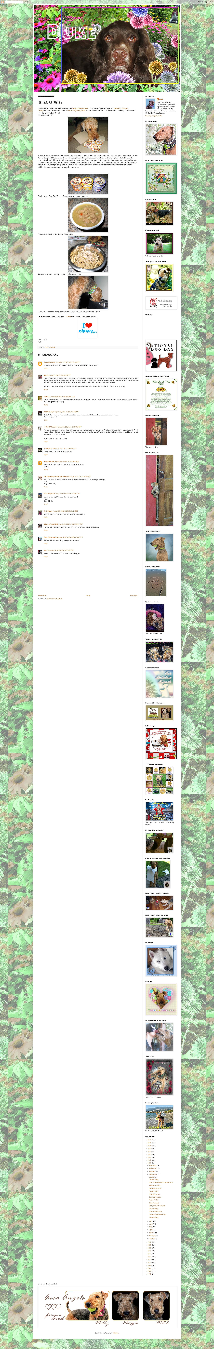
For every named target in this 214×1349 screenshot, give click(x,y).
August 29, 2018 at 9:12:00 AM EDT (71, 524)
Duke (161, 99)
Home (88, 595)
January (152, 1238)
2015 (149, 1248)
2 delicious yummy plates (76, 111)
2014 (149, 1251)
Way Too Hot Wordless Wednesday (161, 1182)
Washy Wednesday (155, 1211)
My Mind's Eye (49, 412)
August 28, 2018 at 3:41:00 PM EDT (67, 461)
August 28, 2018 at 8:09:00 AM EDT (59, 375)
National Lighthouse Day (157, 1214)
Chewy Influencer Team (79, 108)
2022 (149, 1151)
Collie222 (47, 397)
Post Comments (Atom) (54, 599)
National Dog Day (155, 1188)
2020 (149, 1157)
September (153, 1174)
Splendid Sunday (155, 1197)
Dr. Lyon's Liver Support (157, 1206)
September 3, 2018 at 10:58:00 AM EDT (60, 550)
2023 (149, 1148)
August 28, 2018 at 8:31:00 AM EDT (63, 397)
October (152, 1171)
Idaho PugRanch (49, 494)
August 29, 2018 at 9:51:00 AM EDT (71, 537)
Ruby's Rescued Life (51, 537)
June (151, 1224)
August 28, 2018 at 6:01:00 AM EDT (68, 362)
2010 (149, 1262)
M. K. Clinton (48, 511)
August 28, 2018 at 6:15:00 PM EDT (68, 494)
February (152, 1235)
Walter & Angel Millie (51, 524)
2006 (149, 1274)
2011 (149, 1259)
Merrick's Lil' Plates (121, 108)
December (153, 1165)
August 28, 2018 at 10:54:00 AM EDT (66, 412)
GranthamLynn (49, 461)
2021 (149, 1154)
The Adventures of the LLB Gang (55, 477)
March (151, 1233)
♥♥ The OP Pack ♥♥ (50, 427)
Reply (46, 368)
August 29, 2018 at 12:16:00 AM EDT (65, 511)
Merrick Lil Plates (155, 1185)
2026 (149, 1140)
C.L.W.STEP (48, 448)
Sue (45, 550)
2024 (149, 1145)
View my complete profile (153, 116)
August (151, 1177)
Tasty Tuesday (154, 1203)
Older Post (133, 595)
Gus (45, 375)
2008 (149, 1268)
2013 (149, 1254)
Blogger (116, 1333)
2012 (149, 1257)
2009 (149, 1265)
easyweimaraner (49, 362)
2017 (149, 1242)
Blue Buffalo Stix (154, 1194)
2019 (149, 1160)
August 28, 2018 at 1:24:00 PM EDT (69, 427)
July (150, 1221)
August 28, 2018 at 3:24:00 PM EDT (64, 448)
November (153, 1168)
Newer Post (42, 595)
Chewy (40, 111)
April (151, 1230)
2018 (149, 1163)
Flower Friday (153, 1180)
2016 (149, 1245)
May (151, 1227)
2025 (149, 1143)
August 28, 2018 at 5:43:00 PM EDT (79, 477)
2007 (149, 1271)
